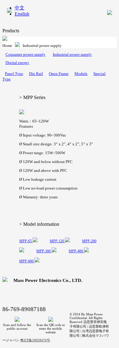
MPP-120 (57, 241)
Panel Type (14, 73)
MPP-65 (26, 241)
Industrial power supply (72, 54)
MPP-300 (44, 251)
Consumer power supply (25, 54)
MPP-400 (76, 251)
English (22, 13)
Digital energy (17, 62)
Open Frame (59, 73)
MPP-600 (26, 261)
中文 (19, 7)
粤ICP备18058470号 (35, 340)
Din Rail (36, 73)
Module (81, 73)
